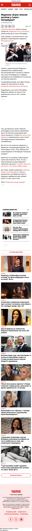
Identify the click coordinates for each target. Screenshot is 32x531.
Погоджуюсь (4, 530)
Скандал (10, 9)
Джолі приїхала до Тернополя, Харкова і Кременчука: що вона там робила (15, 331)
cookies (16, 528)
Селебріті (4, 9)
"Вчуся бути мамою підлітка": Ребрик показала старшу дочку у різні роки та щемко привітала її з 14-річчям (16, 386)
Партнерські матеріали (11, 514)
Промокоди (24, 514)
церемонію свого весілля (18, 31)
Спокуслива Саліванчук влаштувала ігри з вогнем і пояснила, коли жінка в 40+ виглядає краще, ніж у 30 (16, 304)
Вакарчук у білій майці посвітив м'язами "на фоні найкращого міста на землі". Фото (15, 277)
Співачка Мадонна (8, 29)
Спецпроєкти (22, 512)
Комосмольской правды (15, 182)
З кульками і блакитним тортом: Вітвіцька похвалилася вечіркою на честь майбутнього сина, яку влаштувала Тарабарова (15, 440)
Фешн (16, 9)
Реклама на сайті (11, 512)
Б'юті (21, 9)
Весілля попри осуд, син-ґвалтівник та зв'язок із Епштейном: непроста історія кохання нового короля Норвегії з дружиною (16, 358)
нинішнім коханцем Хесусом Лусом (14, 86)
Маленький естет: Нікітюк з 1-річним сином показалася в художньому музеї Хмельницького (15, 412)
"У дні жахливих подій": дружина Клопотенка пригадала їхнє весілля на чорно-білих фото (15, 468)
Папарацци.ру (7, 41)
